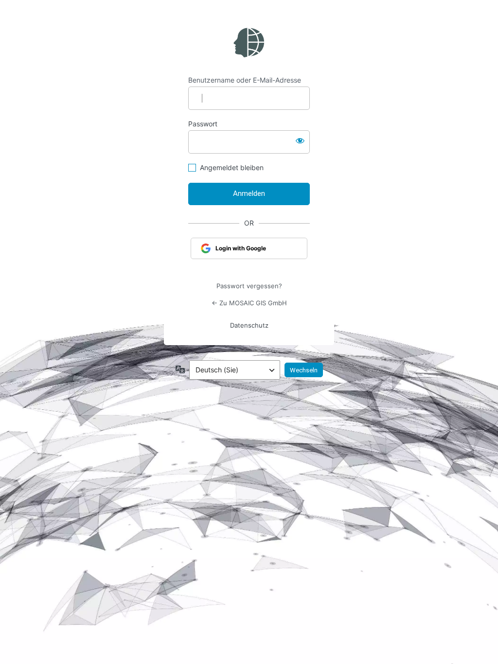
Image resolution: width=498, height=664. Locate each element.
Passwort (202, 124)
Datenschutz (249, 325)
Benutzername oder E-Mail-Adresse (244, 80)
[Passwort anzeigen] (300, 140)
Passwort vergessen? (249, 286)
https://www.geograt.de (249, 42)
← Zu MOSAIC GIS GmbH (249, 303)
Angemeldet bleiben (232, 167)
